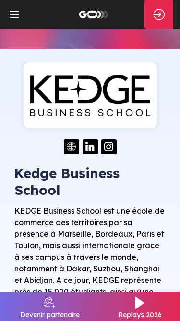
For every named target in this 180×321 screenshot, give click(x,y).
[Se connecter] (158, 14)
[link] (49, 306)
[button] (14, 14)
